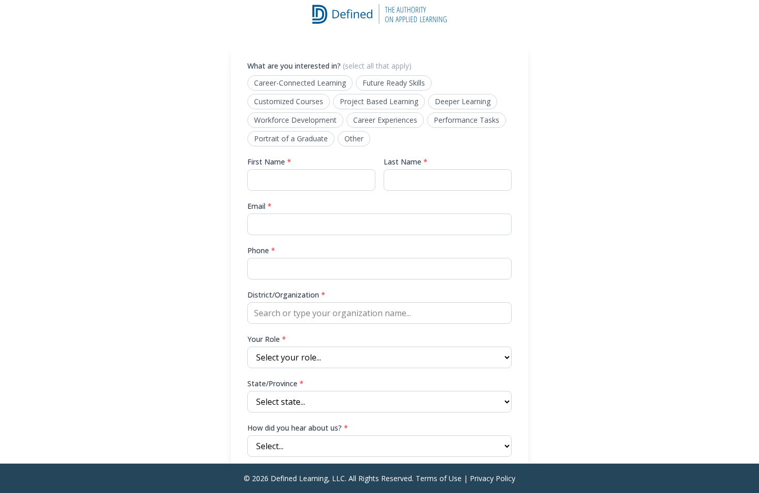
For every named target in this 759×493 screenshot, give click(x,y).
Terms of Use (439, 478)
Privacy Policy (492, 478)
